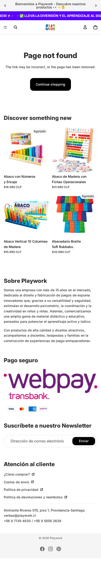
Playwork (56, 538)
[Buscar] (15, 27)
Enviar (84, 441)
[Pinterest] (59, 549)
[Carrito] (95, 27)
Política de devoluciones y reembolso (33, 497)
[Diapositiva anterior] (5, 5)
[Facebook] (42, 549)
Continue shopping (50, 84)
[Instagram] (50, 549)
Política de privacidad (21, 490)
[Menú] (5, 27)
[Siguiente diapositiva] (96, 5)
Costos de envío (17, 482)
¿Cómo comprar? (17, 474)
